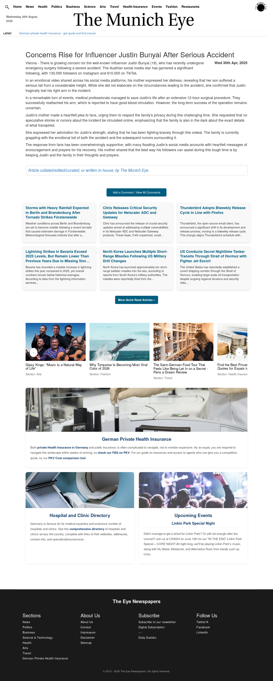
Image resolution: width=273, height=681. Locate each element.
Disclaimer (88, 637)
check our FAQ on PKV (114, 452)
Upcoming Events (193, 515)
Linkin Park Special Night (193, 523)
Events (157, 6)
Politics (56, 6)
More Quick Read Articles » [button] (136, 300)
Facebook (203, 627)
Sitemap (86, 643)
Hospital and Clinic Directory (80, 515)
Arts (103, 6)
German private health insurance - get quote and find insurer (57, 33)
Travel (114, 6)
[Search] (7, 7)
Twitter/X (202, 622)
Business (73, 6)
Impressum (88, 632)
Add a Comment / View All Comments (136, 192)
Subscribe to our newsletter (157, 622)
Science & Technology (38, 637)
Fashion (171, 6)
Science (90, 6)
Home (17, 6)
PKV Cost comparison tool (67, 458)
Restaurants (190, 6)
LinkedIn (202, 632)
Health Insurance (135, 6)
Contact (86, 627)
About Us (87, 622)
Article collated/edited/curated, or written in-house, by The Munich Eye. (88, 170)
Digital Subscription (151, 627)
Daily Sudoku (147, 637)
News (30, 6)
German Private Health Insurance (136, 439)
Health (42, 6)
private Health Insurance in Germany (62, 447)
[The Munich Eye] (261, 7)
